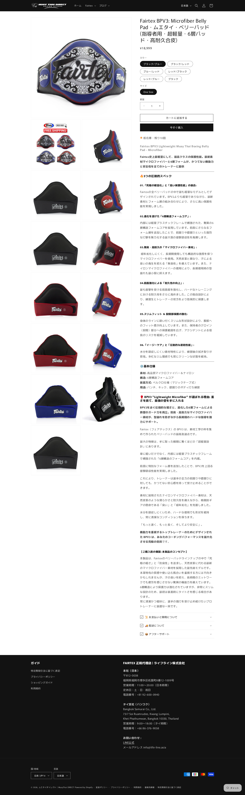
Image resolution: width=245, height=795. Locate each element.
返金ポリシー (102, 787)
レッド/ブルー (152, 79)
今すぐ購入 (176, 127)
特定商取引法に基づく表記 (45, 670)
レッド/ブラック (177, 71)
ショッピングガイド (42, 682)
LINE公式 (128, 742)
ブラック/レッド (180, 64)
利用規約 (35, 688)
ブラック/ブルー (153, 64)
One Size (148, 92)
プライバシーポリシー (43, 676)
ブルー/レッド (152, 71)
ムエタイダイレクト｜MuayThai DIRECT (56, 787)
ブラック (173, 79)
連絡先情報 (149, 787)
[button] (90, 5)
